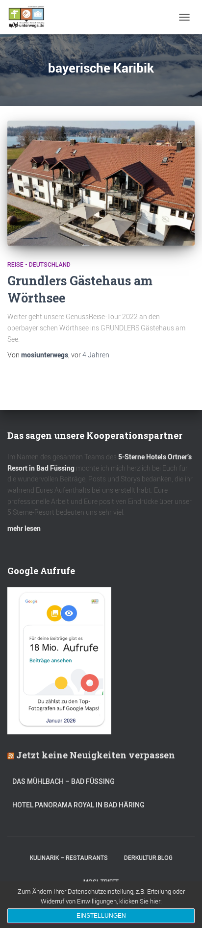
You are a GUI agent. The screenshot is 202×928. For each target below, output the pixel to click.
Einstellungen (101, 915)
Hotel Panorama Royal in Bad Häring (78, 805)
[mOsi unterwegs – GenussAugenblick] (30, 17)
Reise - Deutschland (39, 264)
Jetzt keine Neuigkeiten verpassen (95, 755)
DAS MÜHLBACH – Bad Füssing (63, 781)
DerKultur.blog (148, 857)
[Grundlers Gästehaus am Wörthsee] (101, 183)
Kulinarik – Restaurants (69, 857)
